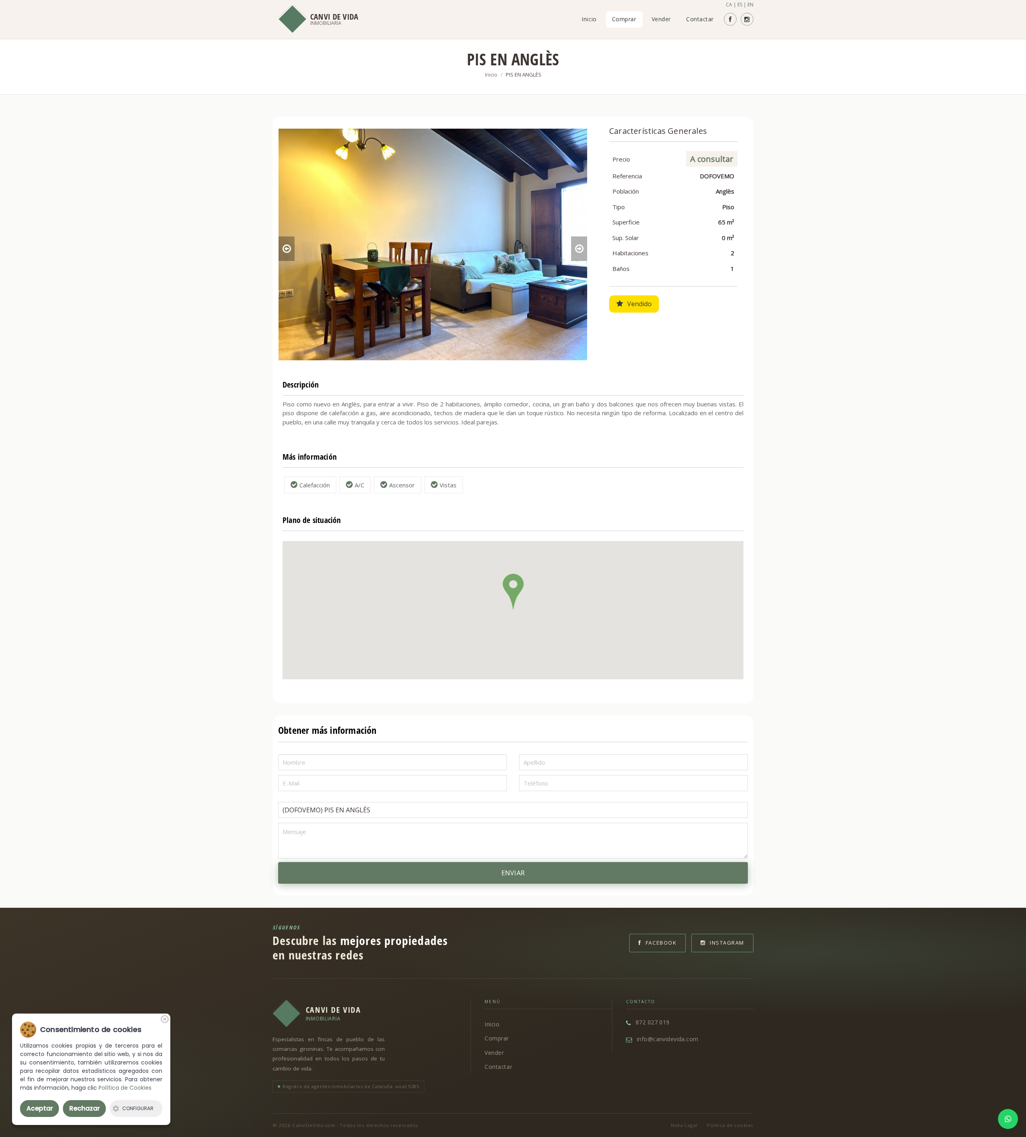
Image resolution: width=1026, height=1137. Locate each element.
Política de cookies (730, 1125)
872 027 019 (653, 1022)
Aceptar (39, 1108)
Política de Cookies (125, 1088)
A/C (359, 485)
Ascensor (402, 485)
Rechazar (84, 1108)
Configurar (137, 1108)
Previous (287, 248)
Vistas (448, 485)
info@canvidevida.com (667, 1039)
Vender (661, 19)
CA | (731, 4)
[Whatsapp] (1008, 1119)
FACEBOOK (661, 942)
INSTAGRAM (727, 942)
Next (579, 248)
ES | (741, 4)
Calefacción (314, 485)
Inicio (589, 19)
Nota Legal (684, 1125)
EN (750, 4)
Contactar (700, 19)
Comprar (624, 19)
